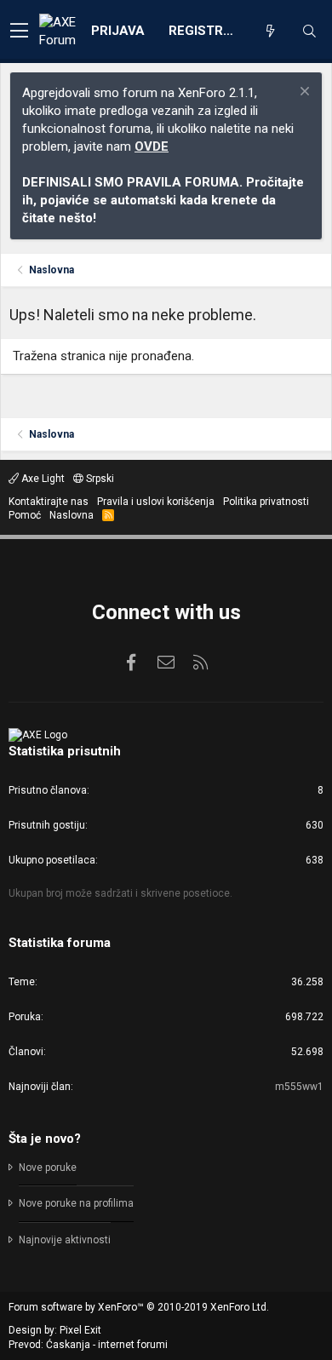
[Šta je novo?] (269, 31)
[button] (19, 31)
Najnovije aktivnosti (65, 1240)
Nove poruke (48, 1168)
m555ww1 (299, 1087)
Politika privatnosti (266, 502)
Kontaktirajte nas (49, 502)
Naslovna (71, 515)
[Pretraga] (309, 31)
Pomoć (25, 515)
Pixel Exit (80, 1330)
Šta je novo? (45, 1138)
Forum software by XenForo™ (139, 1307)
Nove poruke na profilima (76, 1203)
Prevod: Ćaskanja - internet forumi (88, 1345)
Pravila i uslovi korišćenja (156, 502)
